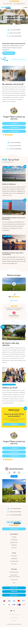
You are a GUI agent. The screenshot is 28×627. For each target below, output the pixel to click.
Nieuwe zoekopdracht (9, 53)
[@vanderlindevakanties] (6, 473)
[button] (14, 284)
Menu (26, 7)
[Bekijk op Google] (14, 317)
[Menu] (23, 7)
